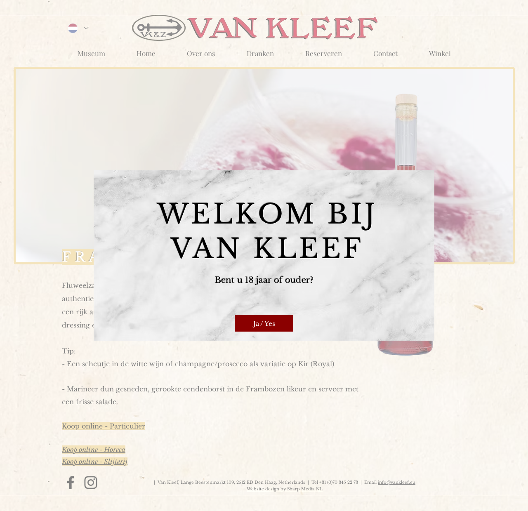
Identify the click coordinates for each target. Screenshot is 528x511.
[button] (264, 323)
